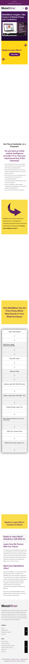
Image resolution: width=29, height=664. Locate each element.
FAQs (9, 3)
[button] (23, 8)
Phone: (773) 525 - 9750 (16, 3)
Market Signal (4, 630)
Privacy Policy (4, 641)
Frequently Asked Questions (7, 645)
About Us (14, 1)
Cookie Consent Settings (7, 647)
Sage (2, 628)
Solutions (3, 634)
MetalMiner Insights (6, 632)
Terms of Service (5, 643)
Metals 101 (4, 649)
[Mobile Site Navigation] (26, 8)
